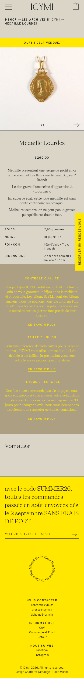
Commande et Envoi (42, 632)
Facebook (42, 650)
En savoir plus (42, 324)
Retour (42, 637)
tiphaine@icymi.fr (42, 614)
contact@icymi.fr (42, 605)
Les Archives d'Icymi (41, 19)
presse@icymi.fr (42, 609)
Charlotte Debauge (37, 672)
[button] (75, 6)
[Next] (76, 125)
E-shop (11, 19)
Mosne (64, 672)
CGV (42, 627)
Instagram (42, 655)
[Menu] (8, 6)
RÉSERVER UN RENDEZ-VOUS (79, 241)
